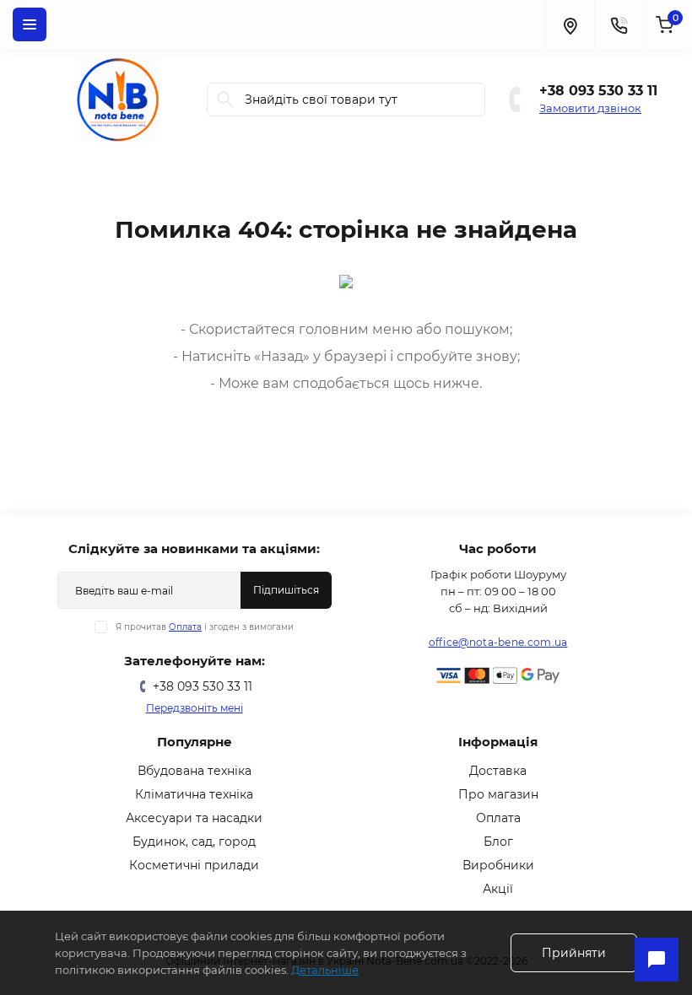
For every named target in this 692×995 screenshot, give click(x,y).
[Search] (225, 99)
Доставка (498, 770)
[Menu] (29, 24)
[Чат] (656, 960)
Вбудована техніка (194, 770)
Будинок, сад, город (194, 841)
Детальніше (325, 969)
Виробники (498, 865)
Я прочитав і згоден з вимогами (205, 626)
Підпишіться (286, 590)
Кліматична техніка (194, 794)
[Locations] (569, 24)
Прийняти (574, 952)
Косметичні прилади (194, 865)
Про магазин (498, 794)
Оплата (185, 626)
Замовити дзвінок (590, 108)
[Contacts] (618, 24)
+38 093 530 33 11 (598, 91)
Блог (498, 841)
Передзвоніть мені (194, 708)
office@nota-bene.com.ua (498, 642)
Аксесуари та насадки (194, 818)
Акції (498, 888)
